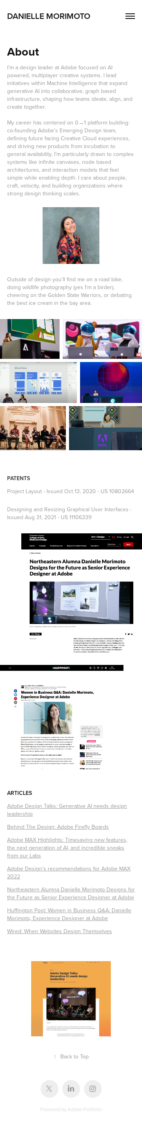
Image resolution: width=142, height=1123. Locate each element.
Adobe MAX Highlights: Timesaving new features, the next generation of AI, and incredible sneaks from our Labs (67, 847)
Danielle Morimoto (48, 16)
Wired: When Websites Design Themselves (59, 931)
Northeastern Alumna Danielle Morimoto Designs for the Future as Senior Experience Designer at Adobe (71, 893)
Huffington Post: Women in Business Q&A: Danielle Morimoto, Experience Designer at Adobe (69, 914)
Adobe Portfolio (84, 1109)
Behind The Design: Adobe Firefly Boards (58, 827)
